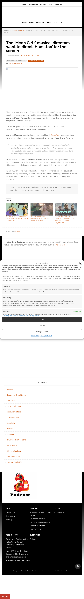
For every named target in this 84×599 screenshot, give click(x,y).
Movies (17, 232)
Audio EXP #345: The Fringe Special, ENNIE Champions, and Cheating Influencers (17, 554)
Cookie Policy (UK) (14, 406)
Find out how (60, 245)
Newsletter (11, 423)
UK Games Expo (13, 457)
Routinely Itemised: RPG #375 (18, 560)
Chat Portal (11, 401)
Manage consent (78, 566)
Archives (10, 389)
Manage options (42, 332)
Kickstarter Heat (13, 417)
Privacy (9, 519)
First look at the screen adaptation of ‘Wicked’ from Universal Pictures (41, 218)
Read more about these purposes (29, 316)
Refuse (42, 326)
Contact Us (10, 512)
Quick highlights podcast (40, 522)
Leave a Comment (16, 63)
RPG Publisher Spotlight (16, 440)
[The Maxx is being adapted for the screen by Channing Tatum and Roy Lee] (17, 209)
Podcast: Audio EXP (15, 462)
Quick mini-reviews (37, 519)
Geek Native (42, 14)
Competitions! (35, 529)
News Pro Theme (33, 571)
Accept (42, 320)
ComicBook (55, 135)
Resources (11, 434)
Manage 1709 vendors (11, 316)
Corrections (11, 516)
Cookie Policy (35, 335)
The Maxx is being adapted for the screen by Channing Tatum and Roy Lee (17, 218)
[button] (81, 263)
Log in (68, 571)
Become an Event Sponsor (17, 395)
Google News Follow (36, 60)
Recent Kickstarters (38, 526)
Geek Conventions (14, 412)
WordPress (61, 571)
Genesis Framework (49, 571)
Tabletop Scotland (14, 451)
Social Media (12, 445)
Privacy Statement (46, 335)
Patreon (10, 429)
